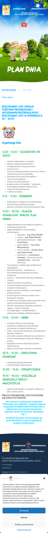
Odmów (24, 517)
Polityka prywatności (24, 530)
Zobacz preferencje (24, 524)
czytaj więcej (12, 268)
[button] (44, 478)
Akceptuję (24, 510)
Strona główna (9, 90)
